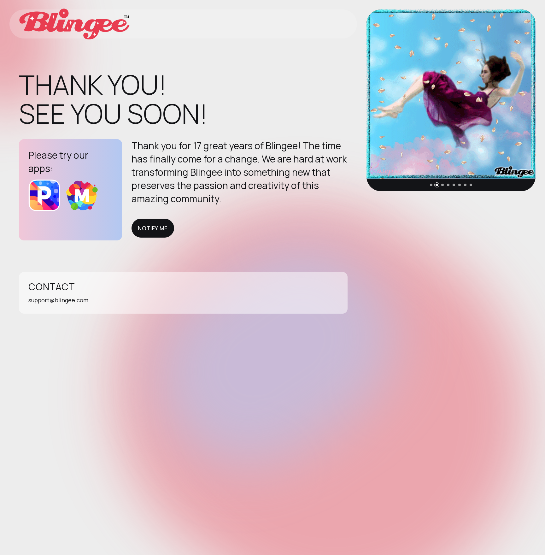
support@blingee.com (58, 300)
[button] (431, 185)
